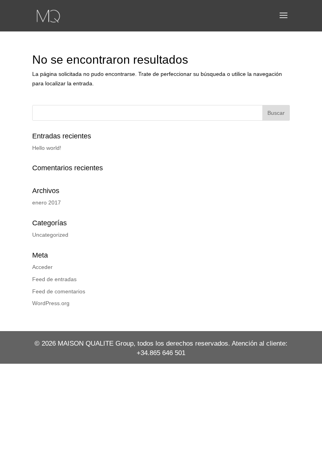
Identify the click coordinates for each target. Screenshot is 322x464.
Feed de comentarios (58, 291)
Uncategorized (50, 235)
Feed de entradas (54, 279)
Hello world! (46, 148)
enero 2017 (46, 202)
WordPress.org (51, 303)
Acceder (42, 267)
